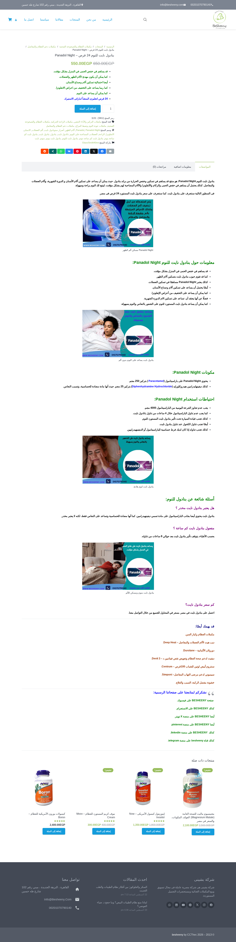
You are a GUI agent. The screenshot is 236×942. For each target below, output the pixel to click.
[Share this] (102, 151)
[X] (197, 905)
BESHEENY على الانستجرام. (192, 708)
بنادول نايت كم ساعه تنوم (91, 138)
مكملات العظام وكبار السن (200, 634)
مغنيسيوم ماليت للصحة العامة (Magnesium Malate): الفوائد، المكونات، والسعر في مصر (192, 817)
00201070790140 (60, 907)
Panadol (80, 130)
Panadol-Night (93, 130)
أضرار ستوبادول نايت (54, 130)
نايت (37, 138)
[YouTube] (183, 905)
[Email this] (110, 151)
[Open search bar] (145, 19)
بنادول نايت (44, 134)
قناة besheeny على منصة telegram (188, 740)
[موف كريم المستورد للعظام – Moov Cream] (93, 788)
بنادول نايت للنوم (70, 138)
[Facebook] (211, 905)
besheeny (177, 934)
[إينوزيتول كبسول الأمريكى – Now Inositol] (143, 788)
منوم (42, 138)
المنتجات (99, 46)
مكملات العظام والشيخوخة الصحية (75, 46)
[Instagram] (204, 905)
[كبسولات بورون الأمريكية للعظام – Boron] (43, 788)
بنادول (53, 134)
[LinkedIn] (176, 905)
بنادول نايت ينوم (53, 138)
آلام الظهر (70, 130)
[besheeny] (220, 20)
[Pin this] (77, 151)
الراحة (102, 134)
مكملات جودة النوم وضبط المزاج (91, 126)
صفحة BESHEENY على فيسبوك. (195, 700)
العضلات (93, 134)
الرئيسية (110, 46)
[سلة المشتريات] (9, 20)
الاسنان (27, 130)
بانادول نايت (63, 134)
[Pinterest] (190, 905)
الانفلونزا (110, 134)
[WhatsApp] (169, 905)
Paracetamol (156, 381)
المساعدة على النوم (79, 134)
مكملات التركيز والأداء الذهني (87, 121)
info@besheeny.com (57, 899)
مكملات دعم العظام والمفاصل (42, 46)
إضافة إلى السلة (87, 108)
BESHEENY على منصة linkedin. (189, 732)
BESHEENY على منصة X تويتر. (192, 716)
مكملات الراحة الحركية (62, 121)
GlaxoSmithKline (90, 142)
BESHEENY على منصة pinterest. (190, 724)
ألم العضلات (37, 130)
